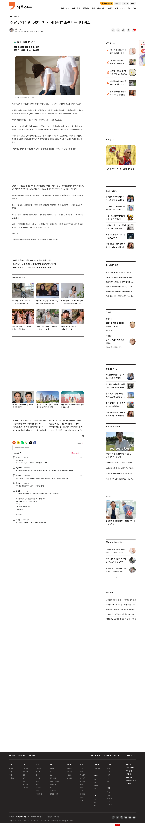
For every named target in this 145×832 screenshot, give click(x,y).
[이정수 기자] (11, 30)
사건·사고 (25, 769)
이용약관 (11, 817)
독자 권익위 (129, 771)
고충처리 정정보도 (131, 780)
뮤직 (108, 801)
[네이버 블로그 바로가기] (134, 817)
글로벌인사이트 (54, 794)
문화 (93, 8)
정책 (37, 791)
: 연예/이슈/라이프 (115, 542)
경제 (73, 8)
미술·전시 (82, 775)
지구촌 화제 (53, 791)
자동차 (38, 778)
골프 (108, 775)
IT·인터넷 (38, 788)
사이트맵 (128, 783)
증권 (37, 784)
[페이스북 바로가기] (113, 817)
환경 (24, 775)
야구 (108, 769)
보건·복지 (25, 788)
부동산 (38, 772)
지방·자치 (69, 772)
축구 (108, 772)
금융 (37, 775)
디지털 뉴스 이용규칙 (53, 817)
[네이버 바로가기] (129, 817)
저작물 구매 (129, 774)
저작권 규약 (129, 777)
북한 (10, 775)
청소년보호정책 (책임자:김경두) (36, 817)
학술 (81, 772)
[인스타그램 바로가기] (121, 817)
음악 (81, 769)
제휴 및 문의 (22, 756)
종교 (81, 784)
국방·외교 (11, 778)
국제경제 (52, 769)
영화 (81, 797)
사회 (67, 8)
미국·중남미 (53, 784)
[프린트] (123, 30)
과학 (24, 781)
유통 (37, 781)
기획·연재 (100, 8)
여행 (81, 788)
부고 (95, 806)
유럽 (51, 788)
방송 (108, 792)
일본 (51, 775)
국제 (78, 8)
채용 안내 (32, 756)
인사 (95, 799)
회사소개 (128, 765)
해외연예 (109, 798)
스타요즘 (109, 805)
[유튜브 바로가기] (125, 817)
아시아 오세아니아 (54, 781)
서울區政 (69, 775)
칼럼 (95, 782)
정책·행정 (69, 769)
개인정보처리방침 (21, 817)
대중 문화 (82, 781)
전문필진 (96, 786)
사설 (95, 779)
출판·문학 (82, 778)
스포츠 (122, 8)
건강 (81, 791)
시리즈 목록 (97, 769)
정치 (62, 8)
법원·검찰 (17, 16)
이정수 (17, 29)
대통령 (11, 769)
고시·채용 (69, 778)
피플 (116, 8)
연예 (128, 8)
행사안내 (12, 756)
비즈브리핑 (39, 794)
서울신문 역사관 (130, 768)
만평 (95, 789)
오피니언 (109, 8)
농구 (108, 778)
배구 (108, 781)
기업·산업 (38, 769)
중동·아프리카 (53, 778)
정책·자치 (86, 8)
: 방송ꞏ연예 (113, 426)
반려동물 (82, 794)
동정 (95, 803)
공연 (81, 800)
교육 (24, 778)
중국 (51, 772)
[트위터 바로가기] (117, 817)
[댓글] (134, 30)
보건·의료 (25, 784)
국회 (10, 772)
